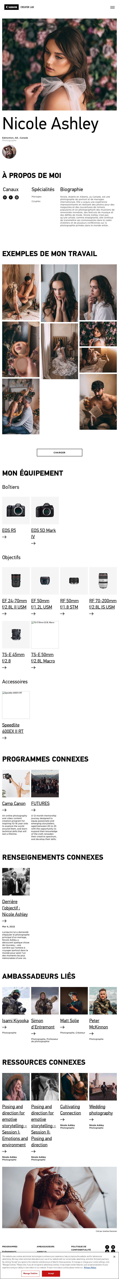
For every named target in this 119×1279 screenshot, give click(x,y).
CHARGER (59, 452)
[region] (59, 1265)
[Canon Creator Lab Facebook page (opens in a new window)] (107, 1248)
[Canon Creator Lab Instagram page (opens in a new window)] (113, 1248)
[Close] (114, 1257)
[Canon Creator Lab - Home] (22, 7)
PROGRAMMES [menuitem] (9, 1247)
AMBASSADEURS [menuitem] (45, 1247)
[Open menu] (112, 8)
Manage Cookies (30, 1273)
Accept (51, 1273)
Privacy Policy (90, 1268)
